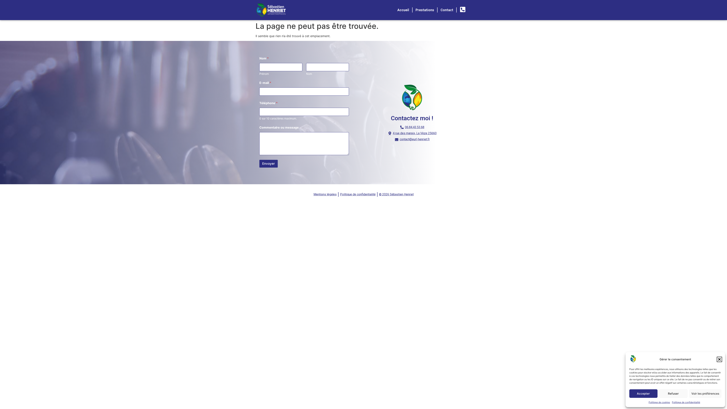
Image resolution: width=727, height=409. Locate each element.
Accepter (643, 393)
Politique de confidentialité (686, 402)
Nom (309, 73)
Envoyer (268, 163)
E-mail (265, 83)
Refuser (673, 393)
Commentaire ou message (279, 127)
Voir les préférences (705, 393)
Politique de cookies (659, 402)
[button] (719, 359)
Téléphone (268, 103)
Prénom (264, 73)
